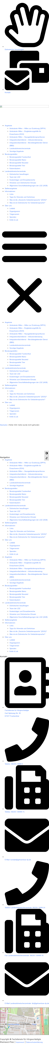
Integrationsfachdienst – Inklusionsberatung (26, 140)
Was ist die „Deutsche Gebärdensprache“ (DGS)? (28, 200)
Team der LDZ (15, 177)
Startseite (3, 425)
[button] (24, 271)
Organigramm (15, 211)
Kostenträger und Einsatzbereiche (22, 180)
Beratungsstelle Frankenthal (20, 157)
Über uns (8, 206)
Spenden (13, 217)
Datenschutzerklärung (34, 1042)
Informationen (10, 191)
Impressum (20, 1042)
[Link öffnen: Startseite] (24, 107)
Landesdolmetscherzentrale (20, 148)
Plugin (34, 1024)
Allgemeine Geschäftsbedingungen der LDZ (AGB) (29, 186)
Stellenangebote (11, 188)
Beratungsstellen (11, 154)
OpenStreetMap (13, 1024)
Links (11, 194)
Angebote (8, 126)
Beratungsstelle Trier (17, 166)
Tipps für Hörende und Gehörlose (22, 197)
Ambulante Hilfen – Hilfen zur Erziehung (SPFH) (28, 128)
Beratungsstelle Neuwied (19, 163)
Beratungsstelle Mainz (18, 160)
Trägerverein (14, 214)
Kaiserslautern (15, 168)
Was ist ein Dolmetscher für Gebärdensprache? (27, 203)
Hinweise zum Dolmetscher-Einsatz (23, 183)
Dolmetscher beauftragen (19, 174)
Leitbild (12, 208)
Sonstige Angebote (17, 151)
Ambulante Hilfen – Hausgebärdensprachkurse (27, 137)
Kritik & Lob (14, 220)
